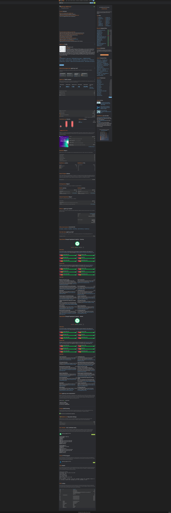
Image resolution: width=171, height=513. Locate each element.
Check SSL (93, 434)
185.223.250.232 (99, 95)
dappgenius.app (99, 39)
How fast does (66, 232)
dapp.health (99, 41)
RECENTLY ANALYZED (72, 0)
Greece (81, 122)
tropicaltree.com (99, 32)
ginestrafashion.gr (81, 228)
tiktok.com (100, 21)
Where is (65, 208)
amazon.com (108, 19)
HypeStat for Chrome (104, 54)
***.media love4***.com (101, 74)
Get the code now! (104, 130)
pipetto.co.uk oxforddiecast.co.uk (103, 68)
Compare (92, 2)
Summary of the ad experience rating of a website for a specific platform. (70, 185)
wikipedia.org (100, 24)
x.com (99, 19)
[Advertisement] (77, 24)
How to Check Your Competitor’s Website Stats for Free (106, 111)
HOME (66, 0)
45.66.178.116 (99, 94)
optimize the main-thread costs (68, 308)
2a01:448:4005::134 (100, 84)
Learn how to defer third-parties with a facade (67, 289)
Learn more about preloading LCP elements (84, 376)
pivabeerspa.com (99, 40)
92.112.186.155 (99, 87)
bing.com (99, 22)
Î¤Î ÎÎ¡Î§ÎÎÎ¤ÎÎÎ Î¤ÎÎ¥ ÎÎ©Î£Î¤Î (87, 58)
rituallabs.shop (99, 34)
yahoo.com (107, 23)
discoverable (85, 302)
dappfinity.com (99, 45)
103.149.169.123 (99, 89)
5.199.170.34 (99, 85)
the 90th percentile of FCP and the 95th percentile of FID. (84, 252)
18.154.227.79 (99, 93)
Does (67, 393)
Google (64, 408)
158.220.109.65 (99, 82)
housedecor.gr (87, 228)
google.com (100, 17)
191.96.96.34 (99, 83)
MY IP (93, 0)
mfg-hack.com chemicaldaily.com (103, 73)
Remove (100, 122)
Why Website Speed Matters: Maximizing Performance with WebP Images (105, 103)
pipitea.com (99, 42)
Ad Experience (64, 184)
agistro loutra (68, 58)
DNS (62, 483)
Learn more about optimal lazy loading (71, 304)
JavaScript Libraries (76, 74)
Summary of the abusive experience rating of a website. (67, 198)
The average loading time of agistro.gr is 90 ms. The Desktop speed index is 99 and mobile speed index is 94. (76, 233)
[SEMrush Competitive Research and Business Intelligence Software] (63, 130)
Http (62, 465)
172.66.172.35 (99, 92)
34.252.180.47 (99, 86)
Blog (84, 512)
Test (94, 462)
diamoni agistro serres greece (89, 61)
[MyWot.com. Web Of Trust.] (60, 416)
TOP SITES (69, 0)
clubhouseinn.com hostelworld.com (103, 64)
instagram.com (108, 18)
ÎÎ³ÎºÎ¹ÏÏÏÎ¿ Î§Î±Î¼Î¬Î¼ (63, 58)
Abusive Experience (65, 197)
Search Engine (64, 173)
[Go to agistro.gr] (71, 6)
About (89, 512)
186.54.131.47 (99, 79)
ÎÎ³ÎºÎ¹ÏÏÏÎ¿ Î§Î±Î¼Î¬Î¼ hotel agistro (77, 58)
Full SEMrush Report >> (92, 146)
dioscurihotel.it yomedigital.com (102, 63)
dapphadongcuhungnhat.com (101, 36)
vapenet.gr (66, 228)
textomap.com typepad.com (102, 61)
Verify (64, 455)
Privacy (87, 512)
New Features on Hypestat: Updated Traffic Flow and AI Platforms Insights (105, 107)
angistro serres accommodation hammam (77, 61)
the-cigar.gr (61, 228)
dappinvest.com (99, 35)
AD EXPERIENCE (81, 0)
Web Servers (69, 73)
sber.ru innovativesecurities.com (102, 71)
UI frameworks (62, 73)
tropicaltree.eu (99, 31)
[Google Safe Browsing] (60, 413)
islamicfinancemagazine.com (101, 43)
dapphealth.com (99, 33)
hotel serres (68, 61)
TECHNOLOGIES (90, 0)
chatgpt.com (100, 23)
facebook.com (100, 18)
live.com (107, 24)
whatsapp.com (108, 25)
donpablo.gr (70, 228)
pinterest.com (100, 25)
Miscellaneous (84, 73)
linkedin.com (108, 22)
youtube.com (108, 17)
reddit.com (107, 21)
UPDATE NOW (104, 8)
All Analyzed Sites (80, 512)
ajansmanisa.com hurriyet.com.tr (102, 65)
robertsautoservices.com (101, 30)
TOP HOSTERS (77, 0)
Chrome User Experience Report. (64, 252)
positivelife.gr (75, 228)
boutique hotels (62, 61)
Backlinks (63, 150)
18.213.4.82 (98, 88)
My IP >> (110, 97)
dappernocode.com (100, 44)
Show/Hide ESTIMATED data (103, 117)
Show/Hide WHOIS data (102, 120)
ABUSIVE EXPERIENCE (85, 0)
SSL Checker (67, 427)
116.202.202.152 (75, 39)
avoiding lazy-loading (90, 302)
